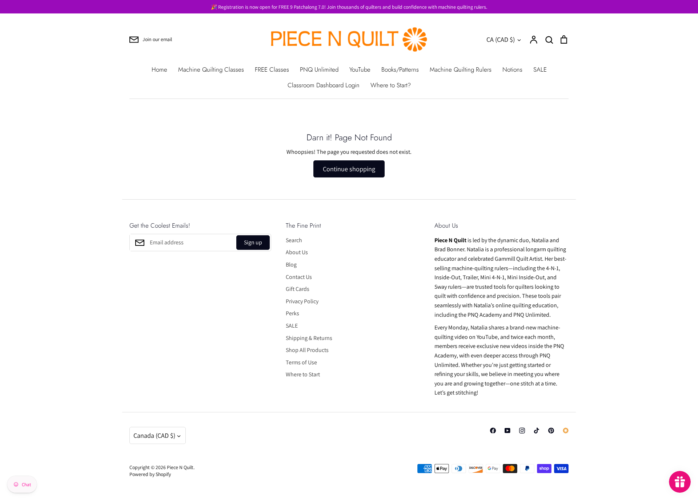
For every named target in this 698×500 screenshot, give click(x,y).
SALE (540, 69)
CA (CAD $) (500, 39)
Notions (512, 69)
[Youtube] (507, 430)
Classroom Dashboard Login (324, 85)
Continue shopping (349, 168)
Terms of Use (301, 362)
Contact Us (299, 277)
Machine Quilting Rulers (461, 69)
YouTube (359, 69)
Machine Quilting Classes (211, 69)
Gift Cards (297, 289)
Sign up (253, 242)
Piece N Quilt (180, 467)
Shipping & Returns (309, 338)
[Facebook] (493, 430)
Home (159, 69)
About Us (297, 252)
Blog (291, 264)
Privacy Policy (302, 301)
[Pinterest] (551, 430)
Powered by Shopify (150, 474)
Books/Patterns (400, 69)
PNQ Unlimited (319, 69)
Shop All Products (307, 350)
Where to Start (303, 374)
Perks (292, 313)
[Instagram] (522, 430)
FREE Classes (272, 69)
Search (294, 240)
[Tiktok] (536, 430)
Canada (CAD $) (154, 435)
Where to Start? (390, 85)
